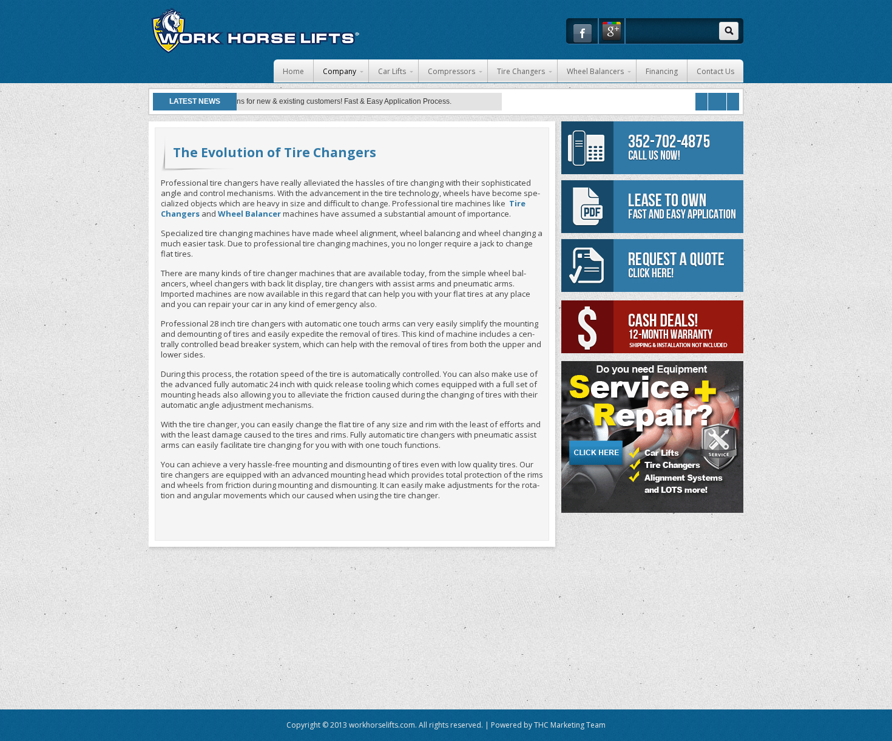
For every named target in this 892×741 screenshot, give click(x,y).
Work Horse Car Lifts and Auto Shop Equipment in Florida (255, 30)
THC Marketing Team (570, 725)
